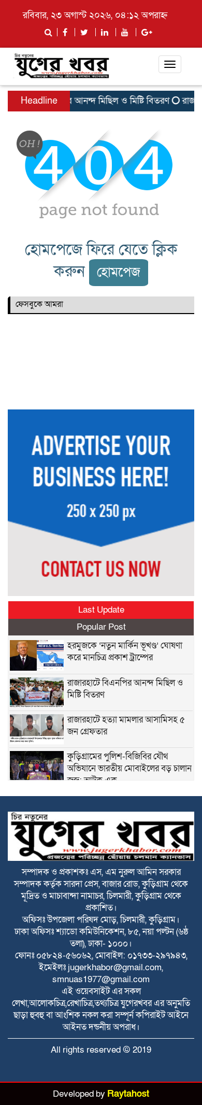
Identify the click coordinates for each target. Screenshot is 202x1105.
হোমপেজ (118, 272)
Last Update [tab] (101, 610)
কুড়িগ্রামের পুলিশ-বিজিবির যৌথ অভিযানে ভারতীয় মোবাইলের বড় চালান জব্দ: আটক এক (129, 768)
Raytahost (128, 1094)
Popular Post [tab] (101, 627)
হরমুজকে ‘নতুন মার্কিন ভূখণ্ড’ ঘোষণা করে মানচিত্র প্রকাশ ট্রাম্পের (124, 651)
